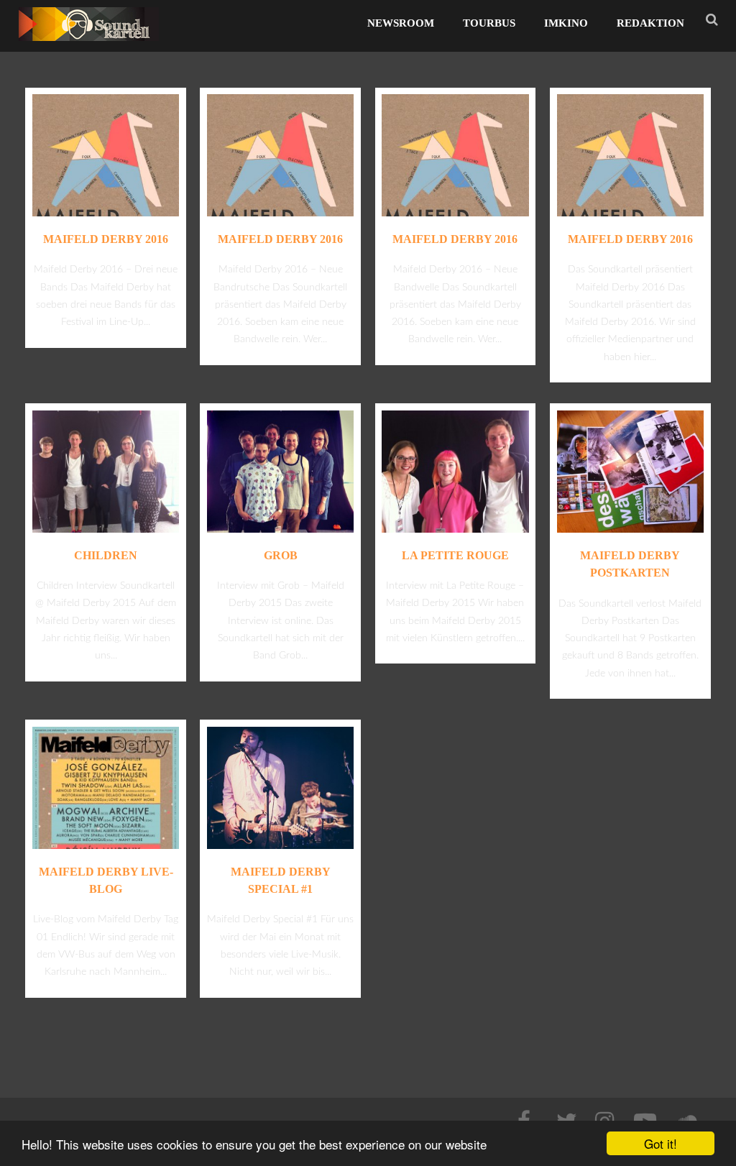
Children (105, 555)
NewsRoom (400, 23)
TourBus (489, 23)
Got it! (660, 1143)
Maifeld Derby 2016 (105, 239)
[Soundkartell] (89, 45)
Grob (281, 555)
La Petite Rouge (455, 555)
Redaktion (650, 23)
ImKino (566, 23)
